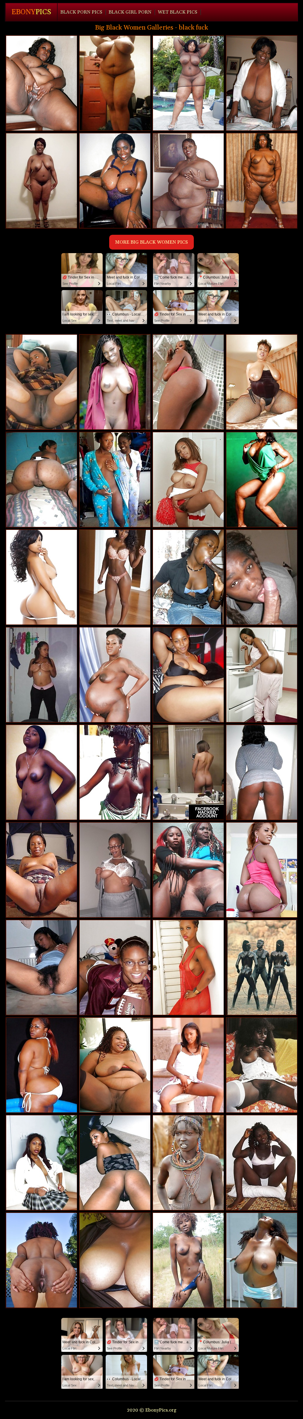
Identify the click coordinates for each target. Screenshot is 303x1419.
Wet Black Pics (177, 12)
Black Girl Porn (130, 12)
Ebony (31, 12)
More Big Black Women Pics (151, 242)
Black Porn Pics (81, 12)
